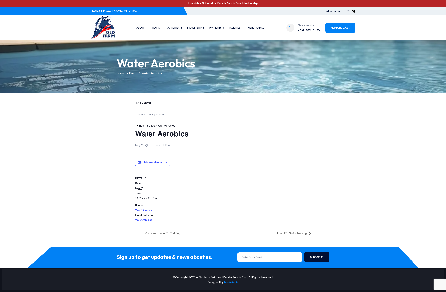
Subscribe (316, 257)
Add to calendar (153, 162)
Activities (173, 27)
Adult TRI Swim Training (292, 233)
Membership (194, 27)
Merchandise (256, 27)
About (140, 27)
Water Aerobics (143, 210)
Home (120, 73)
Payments (215, 27)
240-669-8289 (309, 30)
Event (133, 73)
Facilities (234, 27)
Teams (156, 27)
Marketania (231, 282)
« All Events (143, 103)
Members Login (340, 27)
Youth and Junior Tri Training (162, 233)
